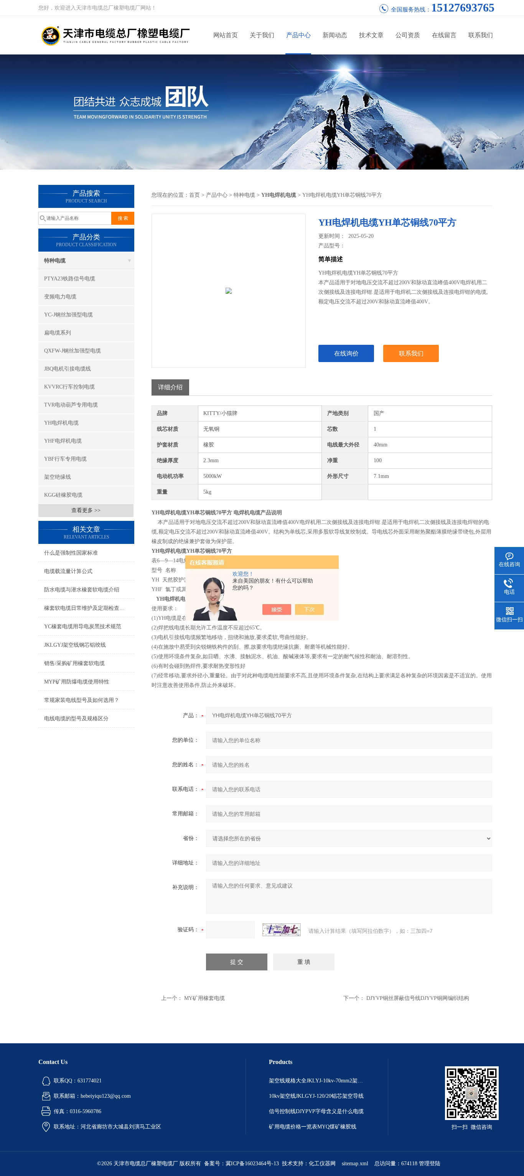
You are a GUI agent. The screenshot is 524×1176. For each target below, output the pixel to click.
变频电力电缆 (60, 297)
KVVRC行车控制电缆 (69, 387)
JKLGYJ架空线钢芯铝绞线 (75, 645)
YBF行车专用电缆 (65, 459)
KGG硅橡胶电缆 (63, 495)
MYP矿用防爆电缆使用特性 (76, 682)
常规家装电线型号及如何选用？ (81, 700)
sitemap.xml (355, 1163)
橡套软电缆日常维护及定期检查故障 (87, 608)
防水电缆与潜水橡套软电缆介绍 (81, 590)
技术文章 (371, 35)
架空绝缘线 (57, 477)
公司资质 (407, 35)
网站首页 (225, 35)
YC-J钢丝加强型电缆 (68, 315)
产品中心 (298, 35)
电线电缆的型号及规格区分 (76, 718)
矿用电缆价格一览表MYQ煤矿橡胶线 (312, 1127)
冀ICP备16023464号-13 (252, 1163)
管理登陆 (429, 1163)
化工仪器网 (322, 1163)
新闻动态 (335, 35)
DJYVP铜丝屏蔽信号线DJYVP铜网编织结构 (417, 998)
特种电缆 (55, 261)
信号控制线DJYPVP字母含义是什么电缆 (316, 1111)
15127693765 (462, 7)
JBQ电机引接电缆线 (67, 369)
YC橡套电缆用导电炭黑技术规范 (82, 626)
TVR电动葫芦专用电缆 (71, 405)
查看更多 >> (86, 510)
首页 (194, 195)
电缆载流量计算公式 (68, 571)
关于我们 (262, 35)
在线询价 (346, 353)
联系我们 (480, 35)
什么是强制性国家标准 (71, 553)
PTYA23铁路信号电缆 (69, 279)
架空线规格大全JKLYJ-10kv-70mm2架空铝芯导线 (317, 1081)
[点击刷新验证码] (281, 929)
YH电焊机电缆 (61, 423)
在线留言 (444, 35)
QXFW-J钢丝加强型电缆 (72, 351)
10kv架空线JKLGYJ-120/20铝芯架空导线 (316, 1096)
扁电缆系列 (57, 333)
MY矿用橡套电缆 (204, 998)
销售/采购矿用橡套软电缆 (74, 663)
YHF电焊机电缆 (63, 441)
